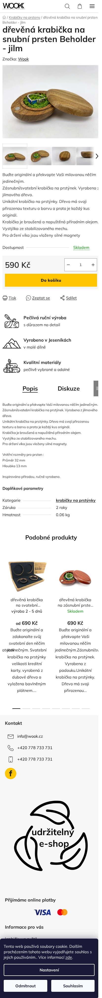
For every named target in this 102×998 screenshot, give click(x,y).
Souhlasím (73, 985)
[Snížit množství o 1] (68, 265)
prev (5, 592)
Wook (23, 58)
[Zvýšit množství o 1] (93, 265)
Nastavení (49, 969)
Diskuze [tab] (69, 388)
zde (68, 957)
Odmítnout (25, 985)
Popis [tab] (30, 388)
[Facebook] (10, 773)
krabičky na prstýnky (76, 500)
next (97, 592)
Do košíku (51, 280)
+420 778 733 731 (34, 747)
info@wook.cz (30, 736)
